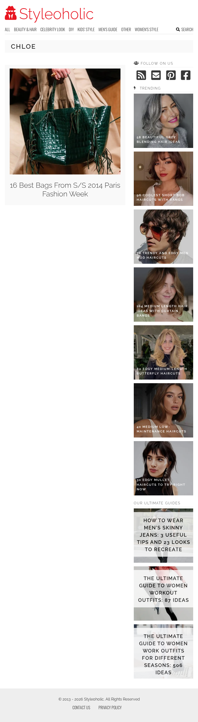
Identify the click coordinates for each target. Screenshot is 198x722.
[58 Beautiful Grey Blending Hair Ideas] (163, 121)
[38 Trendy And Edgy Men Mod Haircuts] (163, 236)
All (7, 29)
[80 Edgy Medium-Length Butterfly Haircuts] (163, 352)
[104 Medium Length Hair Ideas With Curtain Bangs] (163, 294)
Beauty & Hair (25, 29)
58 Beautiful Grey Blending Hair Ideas (158, 139)
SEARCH (187, 29)
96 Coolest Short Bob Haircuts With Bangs (161, 197)
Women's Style (146, 29)
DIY (71, 29)
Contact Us (81, 707)
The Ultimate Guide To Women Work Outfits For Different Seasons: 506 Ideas (163, 654)
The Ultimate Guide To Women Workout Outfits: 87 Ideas (163, 589)
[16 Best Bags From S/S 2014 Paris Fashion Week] (65, 173)
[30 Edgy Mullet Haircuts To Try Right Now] (163, 468)
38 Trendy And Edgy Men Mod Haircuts (163, 255)
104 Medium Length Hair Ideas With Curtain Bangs (162, 310)
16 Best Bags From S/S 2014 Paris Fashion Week (65, 189)
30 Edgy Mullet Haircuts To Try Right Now (161, 484)
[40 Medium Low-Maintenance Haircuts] (163, 410)
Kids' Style (86, 29)
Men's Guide (108, 29)
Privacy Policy (110, 707)
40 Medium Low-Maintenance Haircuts (161, 429)
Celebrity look (52, 29)
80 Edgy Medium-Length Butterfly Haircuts (162, 371)
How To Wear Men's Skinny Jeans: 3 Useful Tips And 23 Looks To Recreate (163, 535)
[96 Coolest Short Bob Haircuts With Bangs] (163, 179)
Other (126, 29)
